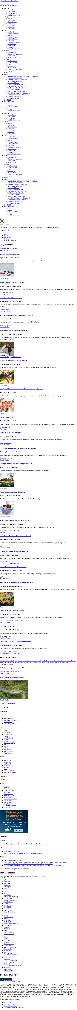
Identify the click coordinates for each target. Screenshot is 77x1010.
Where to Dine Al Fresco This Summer (12, 677)
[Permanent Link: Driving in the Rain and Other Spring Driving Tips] (6, 458)
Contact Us (7, 964)
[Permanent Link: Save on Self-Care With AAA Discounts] (7, 277)
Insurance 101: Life (13, 83)
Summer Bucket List (6, 417)
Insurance (6, 50)
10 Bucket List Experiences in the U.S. (12, 668)
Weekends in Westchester (15, 81)
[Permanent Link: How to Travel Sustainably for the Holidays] (5, 561)
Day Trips (10, 35)
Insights (6, 746)
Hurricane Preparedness (15, 96)
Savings (10, 18)
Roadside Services (16, 357)
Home (9, 64)
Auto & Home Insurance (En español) (19, 93)
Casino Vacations (13, 33)
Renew (10, 105)
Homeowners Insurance (15, 54)
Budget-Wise (11, 28)
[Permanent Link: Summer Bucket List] (7, 412)
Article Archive (12, 960)
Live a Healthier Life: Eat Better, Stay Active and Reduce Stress (23, 853)
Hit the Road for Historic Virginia (10, 432)
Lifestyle (6, 59)
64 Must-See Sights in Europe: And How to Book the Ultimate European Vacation (28, 864)
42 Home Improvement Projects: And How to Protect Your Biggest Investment (27, 844)
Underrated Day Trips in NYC (17, 86)
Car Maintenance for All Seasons (17, 95)
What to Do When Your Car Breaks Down (13, 360)
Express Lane (8, 734)
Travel (6, 30)
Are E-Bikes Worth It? (7, 626)
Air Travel (11, 32)
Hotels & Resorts (13, 39)
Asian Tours (7, 789)
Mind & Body (4, 250)
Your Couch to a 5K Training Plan (11, 298)
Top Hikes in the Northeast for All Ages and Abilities (16, 582)
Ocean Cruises (12, 44)
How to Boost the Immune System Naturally (14, 551)
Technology (11, 66)
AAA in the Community (15, 69)
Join (9, 103)
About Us (7, 959)
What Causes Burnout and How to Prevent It (14, 520)
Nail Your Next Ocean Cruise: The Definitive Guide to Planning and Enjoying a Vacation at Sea (32, 865)
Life (5, 891)
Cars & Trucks (12, 10)
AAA (1, 607)
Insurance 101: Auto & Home (16, 91)
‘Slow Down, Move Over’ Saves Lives (12, 610)
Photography (7, 749)
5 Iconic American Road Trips (13, 860)
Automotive (7, 8)
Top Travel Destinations (15, 78)
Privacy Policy (8, 1002)
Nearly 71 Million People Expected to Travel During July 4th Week (21, 389)
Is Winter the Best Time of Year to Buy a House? (15, 536)
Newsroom (7, 967)
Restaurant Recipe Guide (11, 851)
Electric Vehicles (12, 13)
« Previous (3, 652)
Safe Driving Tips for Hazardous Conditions (14, 330)
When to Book (8, 807)
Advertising (7, 969)
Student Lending (12, 22)
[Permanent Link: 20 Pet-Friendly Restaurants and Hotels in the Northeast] (5, 443)
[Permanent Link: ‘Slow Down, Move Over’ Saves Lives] (7, 605)
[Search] (1, 218)
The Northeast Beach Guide (16, 88)
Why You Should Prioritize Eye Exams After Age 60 (16, 315)
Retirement (11, 27)
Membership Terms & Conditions (14, 1007)
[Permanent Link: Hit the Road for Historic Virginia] (5, 427)
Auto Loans (11, 20)
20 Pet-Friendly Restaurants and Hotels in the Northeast (18, 448)
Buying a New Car (13, 98)
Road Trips (11, 47)
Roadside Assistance (14, 110)
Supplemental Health (10, 772)
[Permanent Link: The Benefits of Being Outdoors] (8, 248)
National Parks (12, 40)
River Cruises (12, 45)
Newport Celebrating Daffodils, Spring (12, 492)
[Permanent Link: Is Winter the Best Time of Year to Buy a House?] (10, 530)
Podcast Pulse (12, 67)
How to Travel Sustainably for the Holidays (13, 567)
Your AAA (7, 957)
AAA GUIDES (8, 971)
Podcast (6, 72)
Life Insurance (12, 56)
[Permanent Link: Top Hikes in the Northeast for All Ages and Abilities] (7, 577)
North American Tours (14, 42)
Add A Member (12, 106)
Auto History (11, 11)
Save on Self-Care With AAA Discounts (12, 282)
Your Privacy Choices (10, 1004)
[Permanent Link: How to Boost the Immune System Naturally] (12, 546)
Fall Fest (6, 736)
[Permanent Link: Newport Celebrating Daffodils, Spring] (7, 486)
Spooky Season (8, 751)
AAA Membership (9, 101)
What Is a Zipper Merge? (8, 703)
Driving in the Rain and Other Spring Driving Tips (16, 463)
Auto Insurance (12, 52)
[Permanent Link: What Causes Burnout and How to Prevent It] (7, 515)
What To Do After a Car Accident (18, 79)
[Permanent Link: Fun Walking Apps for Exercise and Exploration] (5, 636)
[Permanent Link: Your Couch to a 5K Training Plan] (8, 292)
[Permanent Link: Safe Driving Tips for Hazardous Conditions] (5, 325)
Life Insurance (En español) (16, 84)
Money (6, 17)
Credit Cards (11, 25)
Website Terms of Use (10, 1006)
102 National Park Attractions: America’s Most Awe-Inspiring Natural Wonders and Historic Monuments (35, 862)
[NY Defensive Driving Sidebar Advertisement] (14, 869)
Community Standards (14, 965)
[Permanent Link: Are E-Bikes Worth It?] (13, 621)
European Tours (12, 37)
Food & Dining (12, 61)
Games (10, 71)
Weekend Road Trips (14, 89)
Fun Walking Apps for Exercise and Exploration (15, 641)
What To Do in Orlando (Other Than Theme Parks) (23, 76)
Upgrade (10, 108)
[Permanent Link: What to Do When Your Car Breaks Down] (7, 355)
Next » (16, 652)
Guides (6, 74)
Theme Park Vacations (14, 49)
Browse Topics (12, 962)
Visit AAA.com (4, 230)
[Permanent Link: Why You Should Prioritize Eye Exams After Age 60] (5, 309)
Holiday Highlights (13, 563)
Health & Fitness (12, 62)
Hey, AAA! (7, 100)
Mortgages (11, 23)
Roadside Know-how (14, 15)
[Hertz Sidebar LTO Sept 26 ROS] (10, 653)
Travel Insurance (12, 57)
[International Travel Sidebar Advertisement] (14, 833)
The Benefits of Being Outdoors (10, 254)
